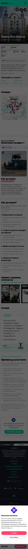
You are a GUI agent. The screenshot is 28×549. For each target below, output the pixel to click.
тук (12, 528)
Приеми (14, 533)
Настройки (14, 537)
